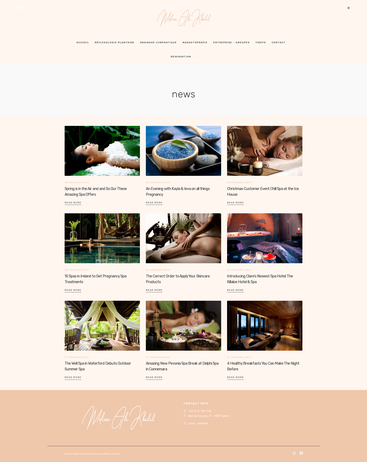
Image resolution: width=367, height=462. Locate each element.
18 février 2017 (77, 182)
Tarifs (260, 42)
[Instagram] (24, 8)
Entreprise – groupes (231, 42)
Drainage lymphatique (158, 42)
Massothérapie (195, 42)
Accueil (82, 42)
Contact (279, 42)
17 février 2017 (158, 270)
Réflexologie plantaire (114, 42)
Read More (73, 202)
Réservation (181, 56)
